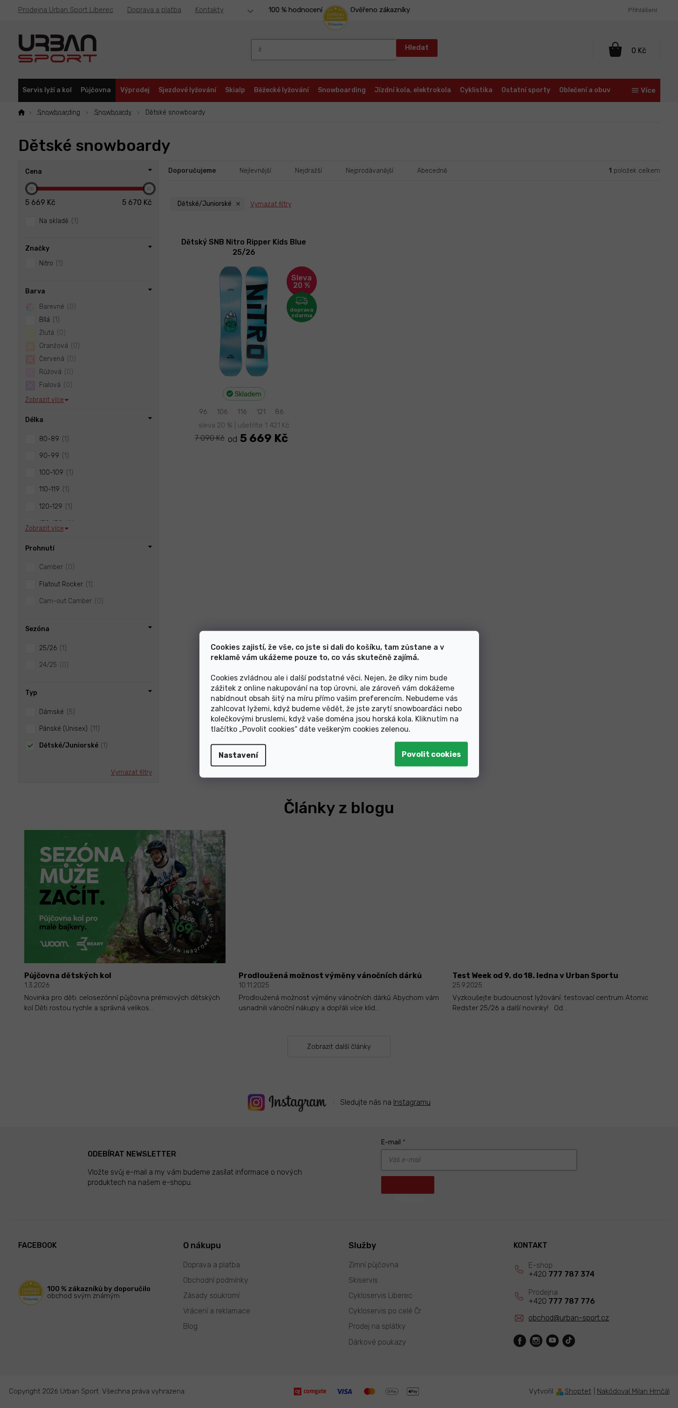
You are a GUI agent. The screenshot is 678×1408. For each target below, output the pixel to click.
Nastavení (238, 754)
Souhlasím (431, 753)
